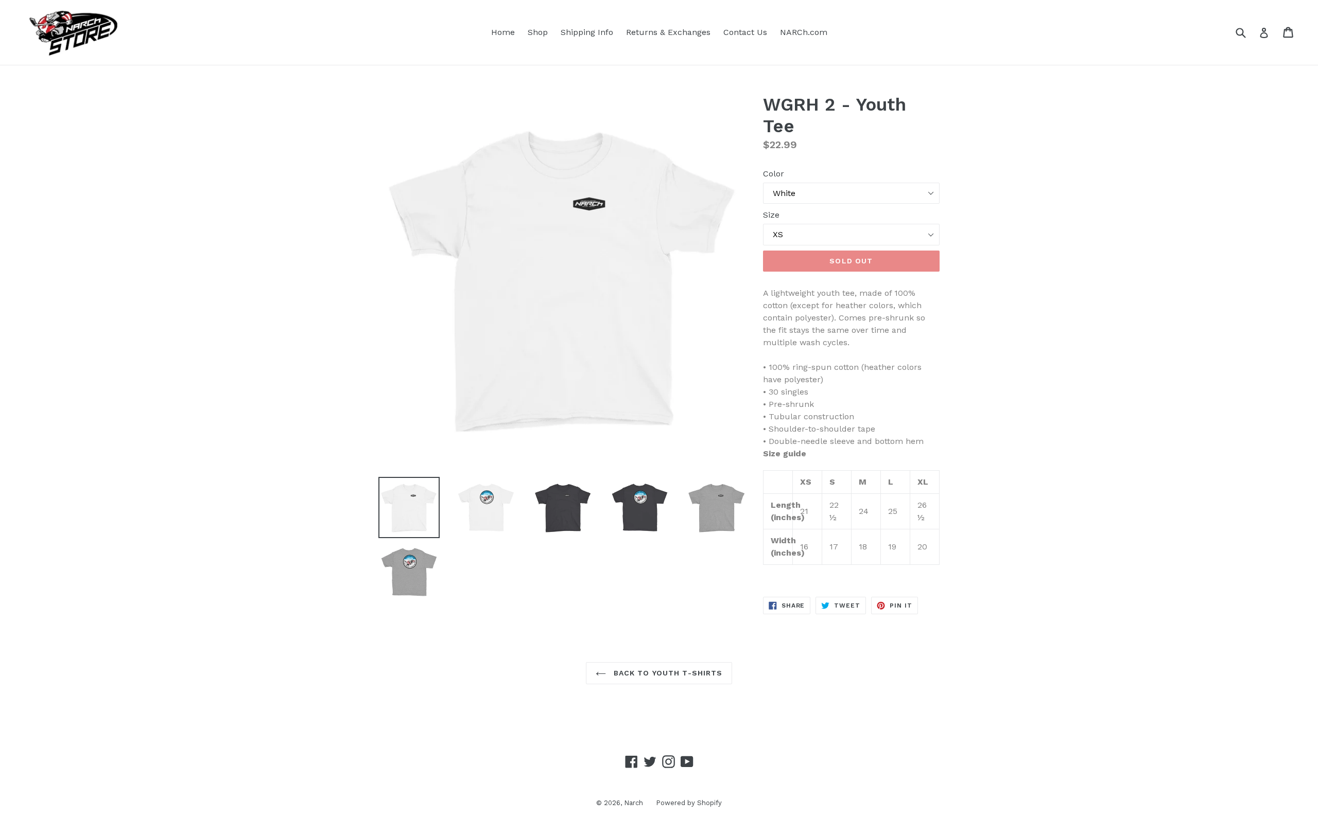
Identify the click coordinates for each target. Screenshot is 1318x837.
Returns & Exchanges (668, 32)
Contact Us (745, 32)
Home (503, 32)
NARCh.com (803, 32)
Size (771, 215)
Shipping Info (587, 32)
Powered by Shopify (689, 803)
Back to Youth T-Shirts (667, 673)
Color (773, 174)
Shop (538, 32)
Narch (633, 803)
